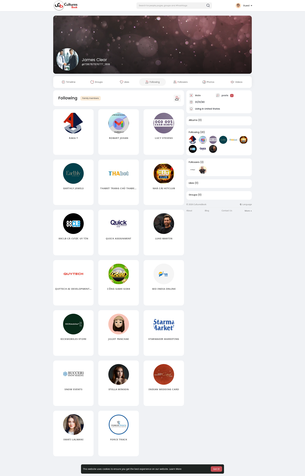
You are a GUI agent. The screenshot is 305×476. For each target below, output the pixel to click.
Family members (90, 98)
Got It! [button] (216, 468)
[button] (174, 5)
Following (194, 132)
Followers (194, 162)
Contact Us (227, 211)
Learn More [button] (175, 468)
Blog (207, 211)
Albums (193, 120)
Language (247, 204)
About (189, 211)
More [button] (247, 210)
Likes (191, 183)
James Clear (94, 60)
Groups (193, 194)
